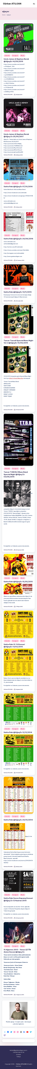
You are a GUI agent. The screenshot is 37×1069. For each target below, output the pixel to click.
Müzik (22, 55)
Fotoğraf (15, 55)
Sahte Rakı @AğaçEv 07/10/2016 (18, 186)
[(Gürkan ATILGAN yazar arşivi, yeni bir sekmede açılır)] (18, 1011)
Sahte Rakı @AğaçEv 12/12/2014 (18, 732)
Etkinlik (7, 55)
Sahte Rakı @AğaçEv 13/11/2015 (18, 292)
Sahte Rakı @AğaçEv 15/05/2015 (18, 582)
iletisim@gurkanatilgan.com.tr (18, 1050)
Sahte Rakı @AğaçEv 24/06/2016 (18, 239)
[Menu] (34, 3)
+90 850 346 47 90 (18, 1052)
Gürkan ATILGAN (12, 3)
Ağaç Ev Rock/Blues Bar (16, 378)
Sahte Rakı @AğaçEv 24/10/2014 (18, 820)
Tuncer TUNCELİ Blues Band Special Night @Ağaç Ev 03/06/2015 (16, 474)
